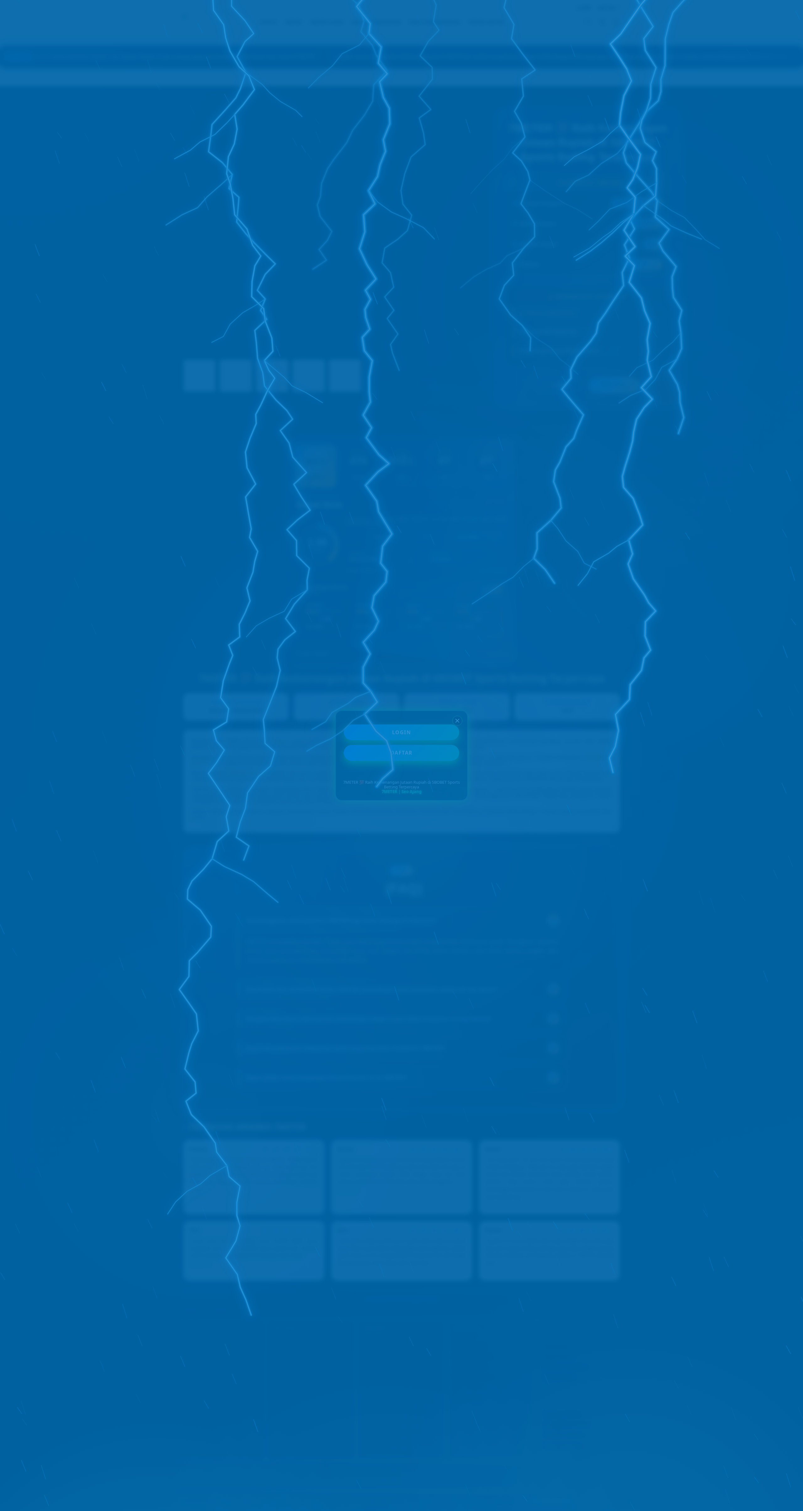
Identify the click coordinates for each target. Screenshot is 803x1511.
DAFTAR (402, 752)
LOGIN (401, 732)
